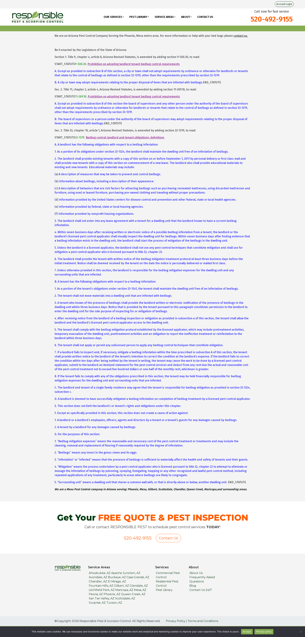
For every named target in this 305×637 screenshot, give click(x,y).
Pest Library (138, 17)
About (185, 17)
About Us (196, 573)
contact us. (241, 35)
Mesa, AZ (140, 590)
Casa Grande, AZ (138, 577)
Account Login (284, 4)
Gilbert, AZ (121, 585)
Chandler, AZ (98, 581)
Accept (247, 631)
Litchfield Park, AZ (102, 590)
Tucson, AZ (114, 602)
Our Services (113, 17)
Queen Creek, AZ (133, 594)
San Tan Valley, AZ (101, 598)
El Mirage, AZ (117, 581)
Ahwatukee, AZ (99, 573)
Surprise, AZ (97, 602)
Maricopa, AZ (124, 590)
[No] (300, 631)
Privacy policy (264, 631)
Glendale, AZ (139, 585)
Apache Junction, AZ (125, 573)
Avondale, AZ (98, 577)
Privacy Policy (175, 621)
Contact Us (205, 17)
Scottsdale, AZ (125, 598)
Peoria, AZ (96, 594)
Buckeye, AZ (117, 577)
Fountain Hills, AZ (101, 585)
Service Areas (164, 17)
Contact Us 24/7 (200, 590)
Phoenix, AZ (112, 594)
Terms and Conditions (203, 621)
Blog (192, 585)
